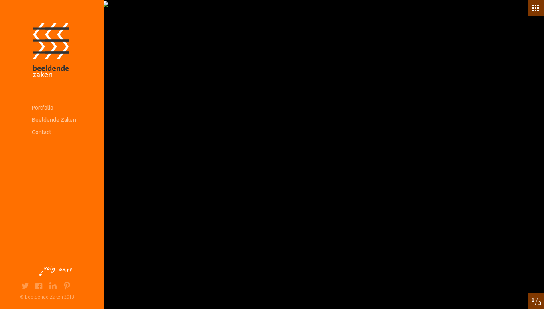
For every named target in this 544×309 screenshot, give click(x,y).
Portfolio (42, 107)
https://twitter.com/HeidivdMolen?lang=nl (25, 287)
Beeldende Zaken (54, 120)
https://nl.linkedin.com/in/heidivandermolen (53, 287)
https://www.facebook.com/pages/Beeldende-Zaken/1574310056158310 (39, 287)
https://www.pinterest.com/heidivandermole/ (67, 287)
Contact (41, 132)
